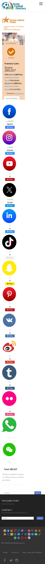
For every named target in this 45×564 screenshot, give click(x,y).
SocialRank (12, 43)
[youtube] (9, 170)
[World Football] (14, 11)
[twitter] (9, 197)
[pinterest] (9, 301)
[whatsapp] (9, 431)
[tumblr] (9, 379)
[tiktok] (9, 249)
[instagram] (9, 144)
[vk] (9, 327)
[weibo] (9, 353)
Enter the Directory (8, 504)
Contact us (15, 552)
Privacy (5, 552)
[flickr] (9, 405)
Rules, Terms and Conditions (32, 552)
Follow (10, 127)
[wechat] (9, 456)
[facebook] (9, 118)
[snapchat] (9, 275)
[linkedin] (9, 223)
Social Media (12, 98)
